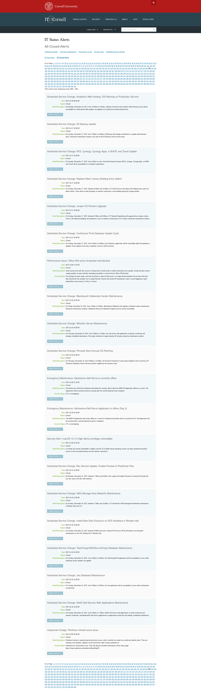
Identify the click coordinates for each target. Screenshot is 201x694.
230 (75, 76)
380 (69, 86)
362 (127, 84)
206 (115, 73)
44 (136, 63)
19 (84, 63)
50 (149, 63)
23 (93, 63)
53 (155, 63)
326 (133, 81)
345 (78, 84)
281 (113, 79)
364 (133, 84)
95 (131, 66)
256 (150, 76)
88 (116, 66)
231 (78, 76)
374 (51, 86)
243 (113, 76)
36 (120, 63)
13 (72, 63)
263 (60, 79)
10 (65, 63)
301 (60, 81)
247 (124, 76)
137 (137, 68)
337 (54, 84)
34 (116, 63)
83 (106, 66)
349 (89, 84)
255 (147, 76)
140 (146, 68)
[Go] (154, 29)
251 (136, 76)
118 (82, 68)
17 (80, 63)
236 (92, 76)
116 (77, 68)
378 (63, 86)
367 (142, 84)
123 (97, 68)
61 (60, 66)
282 (115, 79)
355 (107, 84)
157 (83, 71)
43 (134, 63)
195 (83, 73)
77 (93, 66)
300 (57, 81)
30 (107, 63)
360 (121, 84)
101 (145, 66)
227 (66, 76)
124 (100, 68)
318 (110, 81)
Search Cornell (153, 2)
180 (150, 71)
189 (66, 73)
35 (118, 63)
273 (89, 79)
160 (92, 71)
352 (98, 84)
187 (60, 73)
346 (81, 84)
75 (89, 66)
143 (155, 68)
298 (51, 81)
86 (112, 66)
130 (117, 68)
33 (113, 63)
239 (101, 76)
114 (71, 68)
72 (83, 66)
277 (101, 79)
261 (54, 79)
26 (99, 63)
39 (126, 63)
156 (81, 71)
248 (127, 76)
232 (81, 76)
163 (101, 71)
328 (139, 81)
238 (98, 76)
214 (139, 73)
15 (76, 63)
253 (142, 76)
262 (57, 79)
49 (147, 63)
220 (46, 76)
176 (139, 71)
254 (145, 76)
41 (130, 63)
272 (86, 79)
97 (135, 66)
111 (63, 68)
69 (77, 66)
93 (127, 66)
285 (124, 79)
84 (108, 66)
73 (85, 66)
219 (153, 73)
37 (122, 63)
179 (147, 71)
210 (127, 73)
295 (153, 79)
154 (75, 71)
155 (78, 71)
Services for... (108, 30)
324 (127, 81)
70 (79, 66)
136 (135, 68)
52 (153, 63)
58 (54, 66)
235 (89, 76)
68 (75, 66)
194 (81, 73)
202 (104, 73)
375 (54, 86)
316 (104, 81)
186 (57, 73)
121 (91, 68)
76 (91, 66)
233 (83, 76)
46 (141, 63)
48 (145, 63)
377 (60, 86)
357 (113, 84)
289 (136, 79)
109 (57, 68)
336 (51, 84)
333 (153, 81)
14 (74, 63)
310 (86, 81)
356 (110, 84)
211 (130, 73)
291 (142, 79)
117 (80, 68)
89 (119, 66)
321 (118, 81)
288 (133, 79)
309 (83, 81)
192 (75, 73)
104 (154, 66)
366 (139, 84)
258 (46, 79)
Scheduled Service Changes (115, 52)
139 (143, 68)
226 (63, 76)
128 (111, 68)
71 (81, 66)
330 (144, 81)
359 (118, 84)
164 (104, 71)
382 (75, 86)
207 (118, 73)
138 (140, 68)
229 (72, 76)
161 (95, 71)
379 (66, 86)
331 (147, 81)
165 (107, 71)
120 (88, 68)
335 (49, 84)
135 (132, 68)
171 (124, 71)
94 (129, 66)
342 (69, 84)
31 (109, 63)
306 (75, 81)
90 (121, 66)
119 (85, 68)
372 (46, 86)
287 (130, 79)
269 (78, 79)
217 (147, 73)
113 (68, 68)
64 (66, 66)
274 (92, 79)
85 (110, 66)
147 (54, 71)
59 (56, 66)
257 (153, 76)
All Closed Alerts (63, 57)
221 (49, 76)
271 (83, 79)
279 (107, 79)
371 (153, 84)
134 (129, 68)
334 (46, 84)
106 (49, 68)
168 (115, 71)
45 (139, 63)
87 (114, 66)
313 (95, 81)
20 (86, 63)
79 (98, 66)
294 (150, 79)
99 (140, 66)
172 (127, 71)
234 (86, 76)
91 (123, 66)
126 (105, 68)
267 (72, 79)
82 (104, 66)
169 (118, 71)
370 (150, 84)
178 (145, 71)
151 (66, 71)
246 (121, 76)
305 (72, 81)
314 (98, 81)
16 (78, 63)
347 (83, 84)
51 (151, 63)
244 (115, 76)
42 (132, 63)
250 (133, 76)
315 (101, 81)
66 (70, 66)
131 (120, 68)
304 (69, 81)
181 (153, 71)
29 (105, 63)
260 (51, 79)
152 (69, 71)
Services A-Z (111, 19)
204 (110, 73)
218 (150, 73)
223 (54, 76)
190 (69, 73)
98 (137, 66)
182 (46, 73)
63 (64, 66)
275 (95, 79)
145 (49, 71)
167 (113, 71)
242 (110, 76)
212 (133, 73)
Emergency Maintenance (68, 52)
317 (107, 81)
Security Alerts (99, 52)
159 (89, 71)
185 (54, 73)
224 (57, 76)
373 (49, 86)
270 (81, 79)
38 (124, 63)
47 (143, 63)
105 (46, 68)
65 (68, 66)
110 (60, 68)
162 (98, 71)
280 (110, 79)
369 (147, 84)
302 (63, 81)
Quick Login (148, 19)
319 (112, 81)
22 (90, 63)
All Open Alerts (50, 57)
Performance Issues (85, 52)
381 (72, 86)
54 (45, 66)
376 (57, 86)
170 (121, 71)
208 (121, 73)
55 (47, 66)
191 (72, 73)
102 (148, 66)
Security (96, 19)
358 (115, 84)
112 (66, 68)
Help (135, 19)
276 (98, 79)
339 (60, 84)
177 (142, 71)
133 (126, 68)
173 (130, 71)
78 (96, 66)
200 (98, 73)
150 (63, 71)
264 (63, 79)
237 (95, 76)
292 (145, 79)
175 (136, 71)
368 (145, 84)
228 (69, 76)
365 (136, 84)
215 (142, 73)
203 (107, 73)
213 (136, 73)
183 (49, 73)
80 (100, 66)
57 (52, 66)
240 (104, 76)
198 (92, 73)
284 (121, 79)
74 (87, 66)
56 (49, 66)
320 (115, 81)
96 (133, 66)
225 (60, 76)
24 (95, 63)
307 (78, 81)
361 (124, 84)
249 (130, 76)
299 (54, 81)
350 (92, 84)
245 (118, 76)
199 (95, 73)
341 (66, 84)
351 (95, 84)
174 (133, 71)
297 (49, 81)
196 (86, 73)
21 (88, 63)
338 (57, 84)
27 (101, 63)
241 (107, 76)
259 (49, 79)
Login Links (91, 30)
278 (104, 79)
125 (103, 68)
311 (89, 81)
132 (123, 68)
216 (144, 73)
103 (151, 66)
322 (121, 81)
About (125, 19)
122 (94, 68)
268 (75, 79)
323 (124, 81)
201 (101, 73)
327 (136, 81)
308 (81, 81)
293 (147, 79)
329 (142, 81)
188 (63, 73)
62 (62, 66)
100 (142, 66)
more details (54, 114)
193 (78, 73)
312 (92, 81)
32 (111, 63)
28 (103, 63)
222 (51, 76)
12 (69, 63)
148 (57, 71)
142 (152, 68)
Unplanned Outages (51, 52)
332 (150, 81)
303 (66, 81)
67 (73, 66)
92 (125, 66)
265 (66, 79)
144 (46, 71)
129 (114, 68)
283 (118, 79)
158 (86, 71)
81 (102, 66)
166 (110, 71)
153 (72, 71)
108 (54, 68)
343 (72, 84)
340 (63, 84)
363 (130, 84)
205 (113, 73)
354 (104, 84)
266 (69, 79)
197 (89, 73)
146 (51, 71)
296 (46, 81)
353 (101, 84)
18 (82, 63)
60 (58, 66)
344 (75, 84)
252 (139, 76)
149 (60, 71)
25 (97, 63)
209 (124, 73)
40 (128, 63)
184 (51, 73)
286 (127, 79)
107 (51, 68)
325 (130, 81)
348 (86, 84)
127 (108, 68)
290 (139, 79)
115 (74, 68)
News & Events (80, 19)
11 (67, 63)
